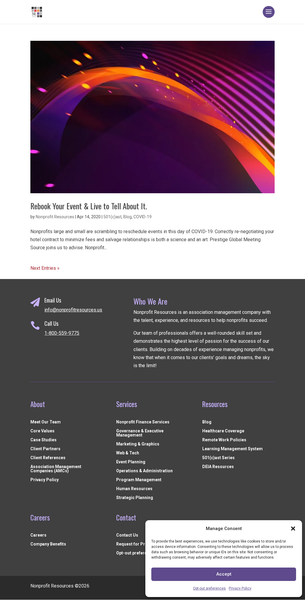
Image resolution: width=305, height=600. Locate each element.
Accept (223, 574)
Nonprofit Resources (55, 216)
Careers (38, 535)
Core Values (42, 431)
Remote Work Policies (224, 440)
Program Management (138, 480)
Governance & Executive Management (140, 433)
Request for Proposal (137, 544)
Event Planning (130, 462)
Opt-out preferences (209, 588)
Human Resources (134, 489)
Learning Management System (232, 449)
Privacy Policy (240, 588)
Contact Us (127, 535)
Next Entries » (45, 268)
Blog (127, 216)
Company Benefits (48, 544)
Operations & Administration (144, 471)
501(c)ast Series (218, 458)
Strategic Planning (134, 497)
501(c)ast (112, 216)
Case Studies (43, 440)
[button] (293, 529)
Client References (48, 458)
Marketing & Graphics (137, 444)
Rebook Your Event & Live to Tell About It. (88, 206)
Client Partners (45, 449)
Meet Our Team (45, 422)
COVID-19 (142, 216)
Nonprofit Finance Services (142, 422)
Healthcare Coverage (223, 431)
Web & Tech (127, 453)
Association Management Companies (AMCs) (55, 469)
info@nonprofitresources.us (73, 310)
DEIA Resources (218, 467)
